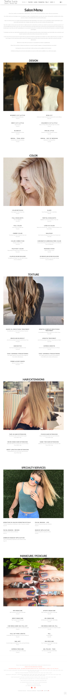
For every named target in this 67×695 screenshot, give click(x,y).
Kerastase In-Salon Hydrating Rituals (17, 522)
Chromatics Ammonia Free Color (49, 241)
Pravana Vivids (49, 248)
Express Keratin (49, 346)
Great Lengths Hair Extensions (17, 449)
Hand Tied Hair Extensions (49, 442)
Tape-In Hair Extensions (17, 434)
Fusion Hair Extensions (49, 434)
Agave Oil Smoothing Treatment (17, 329)
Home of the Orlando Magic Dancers (33, 666)
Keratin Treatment (49, 338)
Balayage (49, 233)
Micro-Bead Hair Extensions (18, 442)
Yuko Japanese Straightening (17, 353)
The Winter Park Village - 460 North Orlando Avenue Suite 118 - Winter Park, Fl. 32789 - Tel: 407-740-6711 (33, 668)
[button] (61, 2)
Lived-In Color (49, 225)
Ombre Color (17, 233)
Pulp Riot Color (17, 248)
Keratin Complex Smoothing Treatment (49, 330)
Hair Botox (18, 346)
